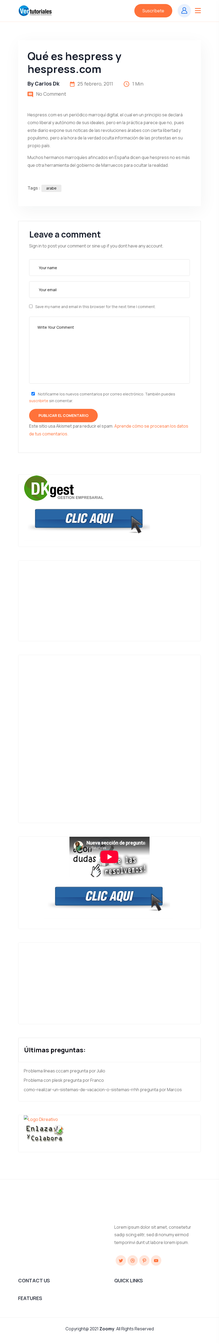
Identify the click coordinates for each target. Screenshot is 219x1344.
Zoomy (106, 1329)
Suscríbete (153, 11)
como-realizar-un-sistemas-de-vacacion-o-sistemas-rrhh (81, 1090)
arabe (51, 188)
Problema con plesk (43, 1080)
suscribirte (38, 400)
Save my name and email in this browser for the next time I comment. (95, 306)
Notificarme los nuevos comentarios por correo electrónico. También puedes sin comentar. (102, 397)
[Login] (184, 10)
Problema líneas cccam (46, 1071)
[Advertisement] (115, 598)
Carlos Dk (47, 83)
